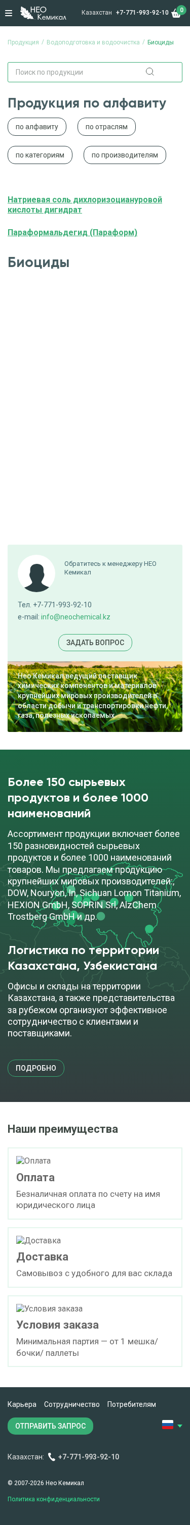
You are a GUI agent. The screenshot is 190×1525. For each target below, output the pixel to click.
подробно (36, 1068)
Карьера (22, 1404)
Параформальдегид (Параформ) (72, 232)
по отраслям (107, 127)
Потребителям (131, 1404)
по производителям (125, 155)
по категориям (40, 155)
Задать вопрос (95, 643)
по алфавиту (37, 127)
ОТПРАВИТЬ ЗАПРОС (50, 1426)
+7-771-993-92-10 (142, 12)
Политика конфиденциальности (54, 1499)
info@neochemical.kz (75, 617)
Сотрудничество (72, 1404)
